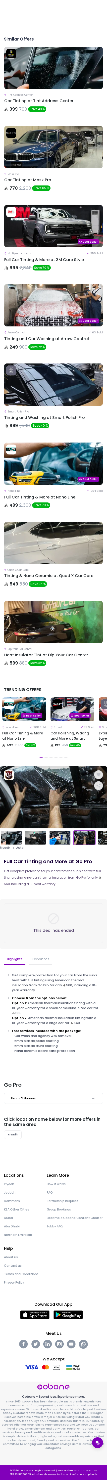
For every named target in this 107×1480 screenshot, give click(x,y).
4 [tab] (55, 757)
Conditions (40, 959)
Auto (20, 848)
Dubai (8, 1218)
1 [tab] (41, 757)
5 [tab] (60, 757)
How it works (56, 1184)
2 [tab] (46, 757)
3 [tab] (51, 757)
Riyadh (5, 848)
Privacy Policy (14, 1282)
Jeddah (9, 1192)
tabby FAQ (55, 1226)
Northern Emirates (18, 1235)
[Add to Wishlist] (98, 774)
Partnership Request (62, 1201)
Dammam (12, 1201)
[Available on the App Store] (35, 1314)
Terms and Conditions (21, 1274)
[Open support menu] (97, 1442)
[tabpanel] (24, 728)
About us (11, 1257)
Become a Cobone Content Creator (75, 1218)
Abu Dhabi (12, 1226)
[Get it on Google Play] (68, 1314)
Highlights (14, 959)
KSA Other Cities (16, 1209)
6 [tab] (65, 757)
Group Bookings (59, 1209)
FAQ (50, 1192)
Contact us (13, 1265)
